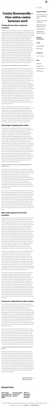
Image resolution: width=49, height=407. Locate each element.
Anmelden (38, 63)
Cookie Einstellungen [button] (34, 405)
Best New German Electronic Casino (27, 378)
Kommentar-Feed (40, 68)
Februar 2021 (39, 48)
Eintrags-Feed (39, 66)
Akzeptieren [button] (26, 405)
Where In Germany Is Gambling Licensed (27, 395)
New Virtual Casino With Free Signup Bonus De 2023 (6, 395)
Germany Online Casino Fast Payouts (17, 394)
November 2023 (40, 46)
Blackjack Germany (40, 28)
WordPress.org (39, 70)
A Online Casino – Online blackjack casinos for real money (15, 65)
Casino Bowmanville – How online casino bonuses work (18, 17)
